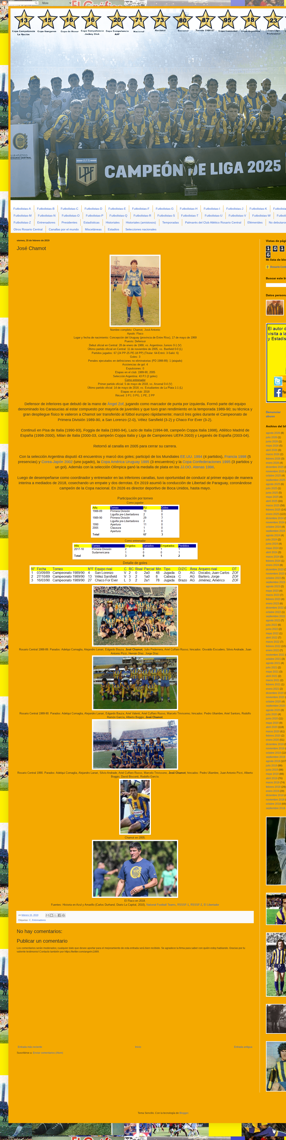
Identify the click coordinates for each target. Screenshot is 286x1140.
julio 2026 (271, 437)
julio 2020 (271, 714)
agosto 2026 (273, 432)
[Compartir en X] (55, 915)
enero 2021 (272, 688)
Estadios (113, 229)
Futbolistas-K (258, 208)
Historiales (113, 222)
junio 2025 (272, 492)
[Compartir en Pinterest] (63, 915)
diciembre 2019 (275, 744)
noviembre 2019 (275, 748)
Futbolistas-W (261, 215)
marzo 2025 (273, 505)
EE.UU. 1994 (191, 456)
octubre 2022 (273, 612)
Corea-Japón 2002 (57, 462)
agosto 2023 (273, 586)
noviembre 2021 (275, 654)
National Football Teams (161, 904)
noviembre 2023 (275, 573)
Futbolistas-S (166, 215)
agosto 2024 (273, 535)
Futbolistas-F (140, 208)
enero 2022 (272, 650)
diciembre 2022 (275, 607)
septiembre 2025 (275, 480)
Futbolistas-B (45, 208)
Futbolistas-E (117, 208)
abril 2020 (271, 727)
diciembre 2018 (275, 795)
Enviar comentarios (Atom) (48, 1052)
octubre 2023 (273, 578)
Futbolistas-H (188, 208)
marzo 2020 (273, 731)
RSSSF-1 (183, 904)
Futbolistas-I (212, 208)
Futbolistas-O (71, 215)
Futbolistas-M (23, 215)
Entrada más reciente (30, 1047)
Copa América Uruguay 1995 (125, 462)
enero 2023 (272, 603)
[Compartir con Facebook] (59, 915)
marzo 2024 (273, 556)
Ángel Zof (115, 404)
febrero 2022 (273, 646)
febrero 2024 (273, 560)
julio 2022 (271, 624)
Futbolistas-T (189, 215)
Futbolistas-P (94, 215)
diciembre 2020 (275, 693)
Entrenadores (46, 222)
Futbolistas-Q (118, 215)
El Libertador (211, 904)
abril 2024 (271, 552)
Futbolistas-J (234, 208)
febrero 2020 (273, 735)
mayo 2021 (272, 671)
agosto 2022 (273, 620)
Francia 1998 (235, 456)
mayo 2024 (272, 548)
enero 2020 (272, 739)
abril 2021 (271, 676)
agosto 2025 (273, 484)
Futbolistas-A (22, 208)
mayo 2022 (272, 633)
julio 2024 (271, 539)
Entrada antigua (243, 1047)
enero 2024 (272, 565)
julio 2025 (271, 488)
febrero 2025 (273, 509)
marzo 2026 (273, 454)
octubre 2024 (273, 526)
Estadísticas (91, 222)
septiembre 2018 (275, 808)
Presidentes (69, 222)
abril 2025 (271, 501)
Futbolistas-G (165, 208)
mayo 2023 (272, 590)
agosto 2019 (273, 761)
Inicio (138, 1047)
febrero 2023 (273, 599)
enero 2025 (272, 514)
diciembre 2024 (275, 518)
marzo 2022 (273, 641)
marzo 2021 (273, 680)
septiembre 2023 (275, 582)
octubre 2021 (273, 658)
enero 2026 (272, 462)
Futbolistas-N (46, 215)
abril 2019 (271, 778)
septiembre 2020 (275, 705)
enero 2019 (272, 791)
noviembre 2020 (275, 697)
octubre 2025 (273, 475)
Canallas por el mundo (64, 229)
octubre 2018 (273, 803)
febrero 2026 (273, 458)
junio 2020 (272, 718)
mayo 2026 (272, 445)
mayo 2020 (272, 722)
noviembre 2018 (275, 799)
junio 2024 (272, 543)
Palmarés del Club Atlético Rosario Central (213, 222)
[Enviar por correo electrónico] (47, 915)
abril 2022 (271, 637)
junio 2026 (272, 441)
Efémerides (255, 222)
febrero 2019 (273, 786)
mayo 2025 (272, 496)
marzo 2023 (273, 595)
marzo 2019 (273, 782)
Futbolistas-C (69, 208)
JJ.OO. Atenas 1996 (197, 467)
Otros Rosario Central (28, 229)
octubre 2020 (273, 701)
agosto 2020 (273, 710)
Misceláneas (93, 229)
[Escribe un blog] (51, 915)
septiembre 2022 (275, 616)
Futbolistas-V (237, 215)
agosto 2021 (273, 663)
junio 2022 (272, 629)
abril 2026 (271, 450)
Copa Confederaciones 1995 (207, 462)
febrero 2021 (273, 684)
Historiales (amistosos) (141, 222)
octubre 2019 (273, 752)
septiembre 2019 (275, 757)
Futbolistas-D (93, 208)
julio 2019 (271, 765)
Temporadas (170, 222)
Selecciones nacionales (140, 229)
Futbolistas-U (213, 215)
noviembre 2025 (275, 471)
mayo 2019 (272, 773)
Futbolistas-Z (22, 222)
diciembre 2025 (275, 467)
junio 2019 (272, 769)
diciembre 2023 (275, 569)
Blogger (183, 1113)
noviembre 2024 (275, 522)
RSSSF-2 (196, 904)
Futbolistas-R (142, 215)
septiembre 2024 (275, 531)
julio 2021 (271, 667)
